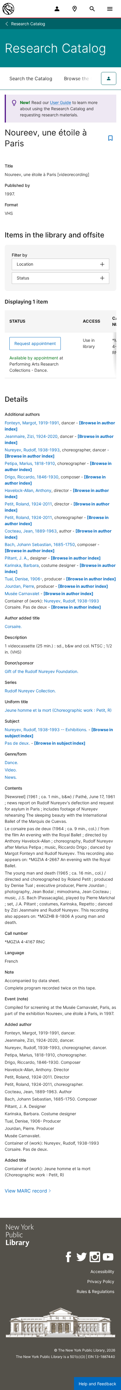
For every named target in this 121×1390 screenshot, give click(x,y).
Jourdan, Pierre (19, 586)
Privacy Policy (100, 1281)
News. (11, 777)
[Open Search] (92, 9)
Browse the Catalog (86, 78)
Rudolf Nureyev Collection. (30, 690)
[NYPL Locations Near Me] (74, 9)
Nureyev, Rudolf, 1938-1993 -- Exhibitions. (46, 729)
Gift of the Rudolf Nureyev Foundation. (41, 671)
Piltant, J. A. (16, 557)
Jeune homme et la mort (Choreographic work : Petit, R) (58, 710)
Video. (11, 769)
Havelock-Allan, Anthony (28, 490)
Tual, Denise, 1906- (23, 578)
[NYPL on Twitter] (82, 1258)
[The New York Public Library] (8, 9)
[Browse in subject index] (59, 743)
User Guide (60, 102)
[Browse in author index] (30, 455)
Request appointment (35, 343)
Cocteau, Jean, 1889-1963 (31, 530)
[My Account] (57, 9)
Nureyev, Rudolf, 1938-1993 (32, 449)
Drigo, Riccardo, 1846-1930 (31, 476)
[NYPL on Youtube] (108, 1258)
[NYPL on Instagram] (95, 1258)
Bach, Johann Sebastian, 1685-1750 (40, 544)
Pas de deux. (17, 743)
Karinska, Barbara (22, 565)
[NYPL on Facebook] (69, 1258)
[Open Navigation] (110, 9)
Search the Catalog (30, 78)
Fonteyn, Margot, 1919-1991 (32, 422)
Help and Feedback (97, 1383)
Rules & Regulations (95, 1291)
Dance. (11, 762)
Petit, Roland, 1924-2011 (28, 503)
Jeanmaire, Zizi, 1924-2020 (31, 436)
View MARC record (26, 1191)
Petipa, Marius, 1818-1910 (30, 463)
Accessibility (102, 1271)
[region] (60, 344)
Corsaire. (13, 626)
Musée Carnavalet (22, 593)
